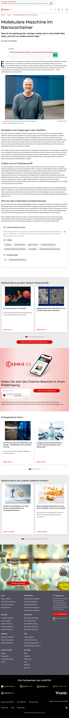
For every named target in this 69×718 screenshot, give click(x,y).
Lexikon (3, 653)
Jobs (25, 662)
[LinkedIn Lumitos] (66, 707)
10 (43, 336)
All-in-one (27, 668)
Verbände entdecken (30, 604)
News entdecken (6, 599)
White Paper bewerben (31, 626)
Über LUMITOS (21, 702)
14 (47, 538)
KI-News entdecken (18, 583)
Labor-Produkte (6, 621)
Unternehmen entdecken (32, 599)
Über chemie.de (33, 702)
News (25, 653)
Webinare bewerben (7, 640)
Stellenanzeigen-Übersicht (32, 646)
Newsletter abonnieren (47, 391)
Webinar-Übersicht (7, 643)
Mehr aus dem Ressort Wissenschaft (34, 342)
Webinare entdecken (7, 637)
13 (45, 538)
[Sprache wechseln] (59, 10)
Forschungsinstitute (7, 659)
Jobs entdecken (29, 637)
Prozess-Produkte (6, 624)
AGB (12, 707)
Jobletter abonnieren (30, 640)
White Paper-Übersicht (31, 629)
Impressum (4, 707)
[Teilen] (55, 10)
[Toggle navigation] (67, 10)
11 (41, 538)
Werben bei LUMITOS (7, 702)
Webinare (27, 665)
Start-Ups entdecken (30, 602)
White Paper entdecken (31, 618)
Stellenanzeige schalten (31, 643)
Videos (3, 662)
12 (43, 538)
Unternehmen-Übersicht (31, 610)
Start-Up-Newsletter (7, 604)
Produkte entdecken (7, 618)
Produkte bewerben (7, 626)
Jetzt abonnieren (60, 614)
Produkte (27, 656)
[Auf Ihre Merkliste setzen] (62, 10)
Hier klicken (18, 396)
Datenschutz (21, 707)
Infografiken (5, 656)
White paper (28, 659)
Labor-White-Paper (30, 621)
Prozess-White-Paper (30, 624)
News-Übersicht (6, 607)
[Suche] (51, 10)
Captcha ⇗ (26, 397)
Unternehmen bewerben (31, 607)
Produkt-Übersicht (7, 629)
